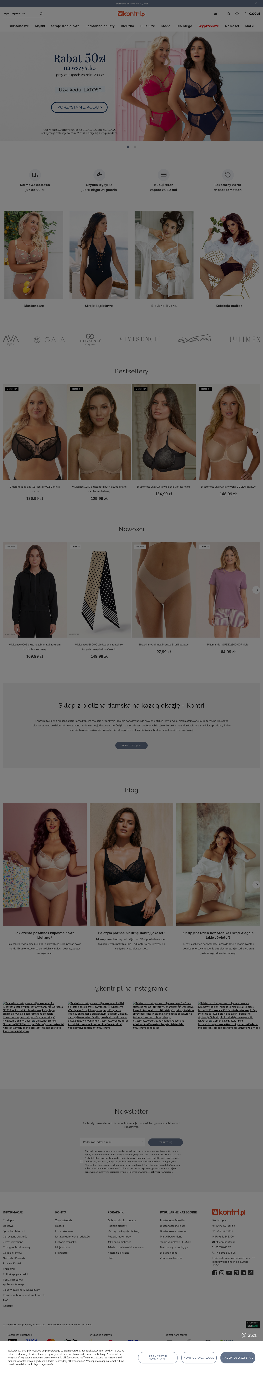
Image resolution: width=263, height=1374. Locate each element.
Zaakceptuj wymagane (158, 1358)
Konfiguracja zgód (198, 1357)
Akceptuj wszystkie (238, 1357)
